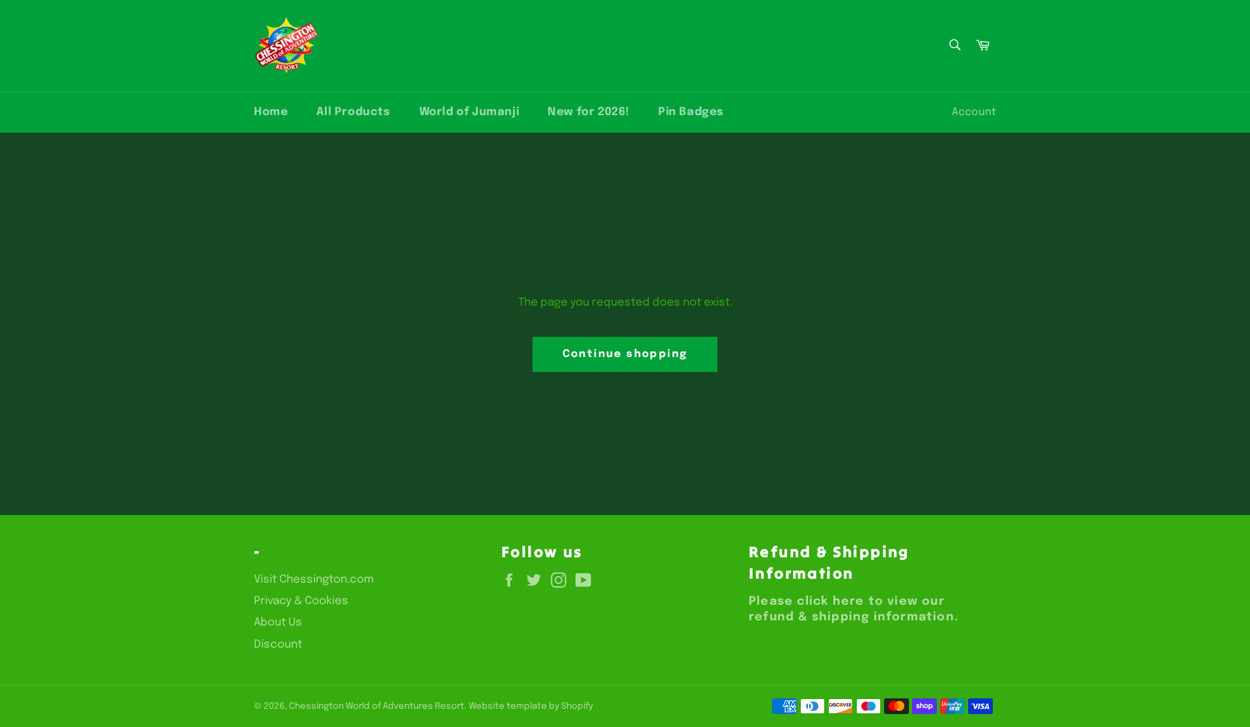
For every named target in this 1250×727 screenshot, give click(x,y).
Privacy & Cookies (301, 601)
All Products (353, 112)
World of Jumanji (469, 112)
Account (974, 112)
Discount (278, 644)
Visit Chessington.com (314, 579)
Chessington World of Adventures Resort (376, 706)
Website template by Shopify (531, 706)
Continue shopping (625, 354)
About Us (278, 622)
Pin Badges (691, 112)
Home (271, 112)
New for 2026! (589, 112)
